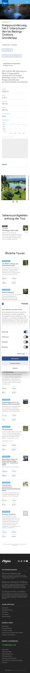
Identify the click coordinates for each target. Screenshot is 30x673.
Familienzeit (5, 612)
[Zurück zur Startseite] (15, 3)
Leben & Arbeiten (6, 616)
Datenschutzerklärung (7, 654)
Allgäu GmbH (5, 649)
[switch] (26, 337)
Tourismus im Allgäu (7, 630)
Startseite (5, 22)
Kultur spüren (5, 614)
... (11, 22)
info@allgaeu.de (9, 645)
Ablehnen (15, 368)
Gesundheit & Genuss (7, 610)
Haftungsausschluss (7, 656)
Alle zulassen (15, 358)
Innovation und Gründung (8, 635)
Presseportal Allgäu (7, 651)
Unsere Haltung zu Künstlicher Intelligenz (12, 660)
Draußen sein (5, 608)
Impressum (4, 662)
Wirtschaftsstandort (7, 628)
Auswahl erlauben (15, 363)
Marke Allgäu (5, 626)
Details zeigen (21, 353)
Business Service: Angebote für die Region (12, 632)
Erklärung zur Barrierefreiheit (9, 658)
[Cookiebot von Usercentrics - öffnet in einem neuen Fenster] (21, 304)
